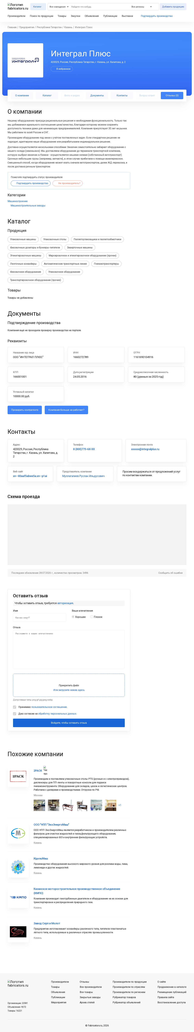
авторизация (65, 603)
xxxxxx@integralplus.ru (145, 449)
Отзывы (84, 981)
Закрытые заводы (90, 997)
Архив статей (87, 1002)
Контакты (122, 95)
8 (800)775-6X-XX (84, 449)
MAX (26, 993)
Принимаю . (42, 707)
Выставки (127, 16)
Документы (97, 95)
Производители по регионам (129, 992)
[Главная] (18, 6)
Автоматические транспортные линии (65, 263)
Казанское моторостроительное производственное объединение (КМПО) (77, 891)
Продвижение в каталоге (171, 987)
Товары (62, 16)
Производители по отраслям (129, 987)
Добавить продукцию (173, 6)
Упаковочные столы (54, 239)
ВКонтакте (11, 993)
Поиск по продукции (41, 16)
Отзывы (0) (172, 95)
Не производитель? (69, 183)
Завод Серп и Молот (47, 923)
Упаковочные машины (23, 239)
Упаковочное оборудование (64, 271)
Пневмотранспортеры (106, 263)
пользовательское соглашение (49, 707)
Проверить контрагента (24, 409)
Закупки (75, 16)
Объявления (92, 16)
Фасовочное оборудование (25, 271)
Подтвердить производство (157, 16)
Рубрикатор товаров (124, 997)
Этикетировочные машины (25, 255)
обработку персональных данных (57, 713)
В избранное (63, 68)
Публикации (110, 16)
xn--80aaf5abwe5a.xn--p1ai (30, 476)
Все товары (86, 992)
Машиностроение (18, 201)
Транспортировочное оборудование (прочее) (35, 280)
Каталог (47, 95)
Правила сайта (165, 997)
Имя (15, 610)
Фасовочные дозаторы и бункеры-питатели (35, 247)
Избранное (180, 16)
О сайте (161, 981)
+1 (120, 805)
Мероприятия (58, 1002)
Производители (16, 16)
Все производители (91, 987)
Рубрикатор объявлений (126, 1002)
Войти (185, 16)
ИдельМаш (41, 858)
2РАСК (38, 770)
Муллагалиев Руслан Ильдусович (83, 476)
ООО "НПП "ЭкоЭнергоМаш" (51, 824)
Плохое (98, 616)
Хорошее (80, 616)
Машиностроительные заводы (28, 205)
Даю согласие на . (47, 713)
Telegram (18, 993)
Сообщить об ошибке (170, 572)
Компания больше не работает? (66, 409)
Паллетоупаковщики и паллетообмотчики (97, 239)
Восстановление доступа (171, 1002)
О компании (22, 95)
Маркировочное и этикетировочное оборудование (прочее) (82, 255)
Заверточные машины (80, 247)
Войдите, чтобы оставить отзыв (69, 722)
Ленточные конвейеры (23, 263)
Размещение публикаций (171, 992)
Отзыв (16, 627)
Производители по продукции (130, 981)
